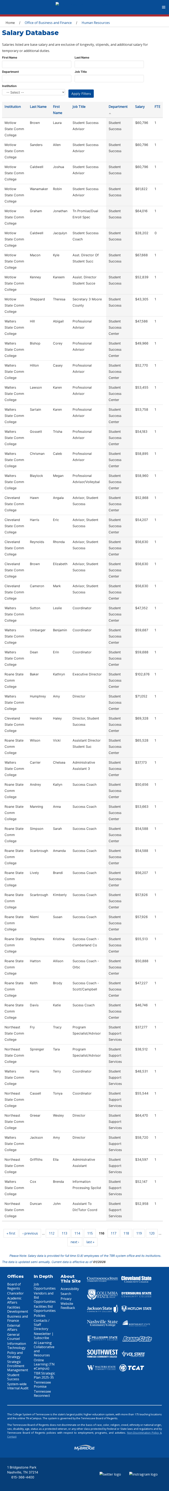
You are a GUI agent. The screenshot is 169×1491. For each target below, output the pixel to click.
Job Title (81, 71)
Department (10, 71)
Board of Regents (14, 1286)
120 (152, 1233)
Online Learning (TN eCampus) (44, 1364)
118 (126, 1233)
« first (11, 1233)
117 (113, 1233)
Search (66, 1293)
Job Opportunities (45, 1286)
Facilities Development (17, 1309)
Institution (9, 86)
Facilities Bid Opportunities (45, 1308)
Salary (140, 106)
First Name (9, 57)
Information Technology (16, 1345)
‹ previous (30, 1233)
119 (139, 1233)
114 (77, 1233)
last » (90, 1242)
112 (51, 1233)
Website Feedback (68, 1305)
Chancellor (15, 1293)
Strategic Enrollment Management (17, 1365)
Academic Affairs (14, 1300)
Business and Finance (17, 1318)
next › (74, 1242)
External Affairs (13, 1327)
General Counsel (13, 1336)
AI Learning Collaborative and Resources (44, 1348)
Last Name (82, 57)
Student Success (13, 1377)
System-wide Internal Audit (17, 1386)
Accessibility (70, 1288)
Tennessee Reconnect (42, 1393)
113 (64, 1233)
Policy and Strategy (15, 1354)
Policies (39, 1315)
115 (90, 1233)
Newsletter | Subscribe (44, 1335)
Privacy (66, 1298)
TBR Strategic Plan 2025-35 (44, 1375)
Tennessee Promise (42, 1384)
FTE (157, 106)
